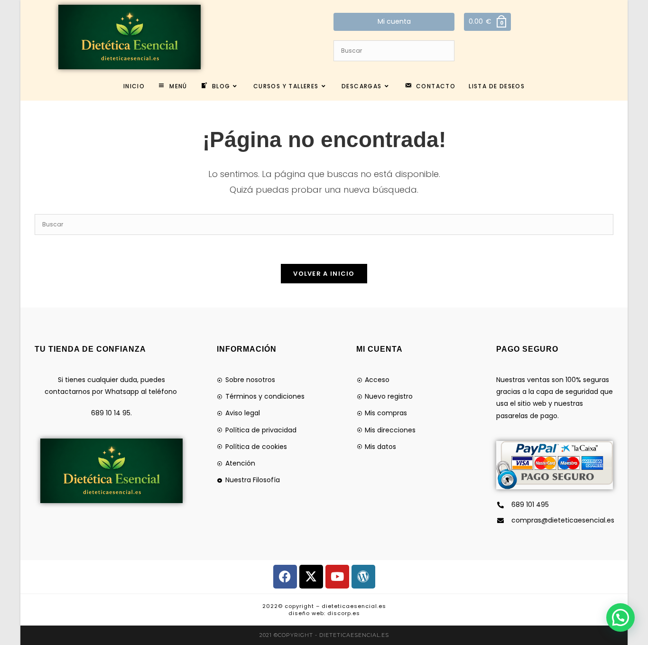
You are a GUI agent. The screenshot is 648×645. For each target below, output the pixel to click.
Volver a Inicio (324, 273)
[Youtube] (337, 577)
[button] (620, 617)
